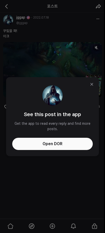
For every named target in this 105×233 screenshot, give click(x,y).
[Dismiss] (92, 84)
